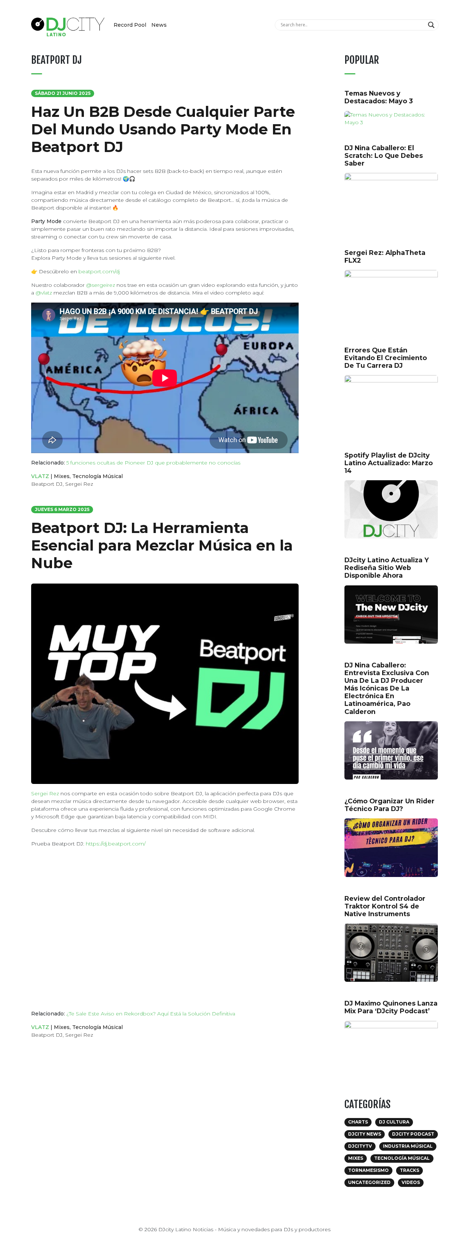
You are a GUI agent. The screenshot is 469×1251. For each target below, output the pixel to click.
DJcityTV (360, 1146)
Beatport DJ (47, 484)
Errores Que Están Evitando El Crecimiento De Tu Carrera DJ (385, 357)
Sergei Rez (79, 484)
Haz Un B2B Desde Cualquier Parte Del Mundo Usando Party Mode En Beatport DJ (163, 129)
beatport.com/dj (99, 271)
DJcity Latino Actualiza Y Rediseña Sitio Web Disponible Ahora (386, 567)
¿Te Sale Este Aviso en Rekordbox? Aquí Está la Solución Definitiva (150, 1013)
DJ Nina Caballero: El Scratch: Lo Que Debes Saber (383, 155)
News (159, 25)
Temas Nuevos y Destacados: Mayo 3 (378, 97)
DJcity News (364, 1134)
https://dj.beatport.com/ (115, 843)
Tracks (409, 1170)
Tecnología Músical (97, 476)
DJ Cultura (394, 1122)
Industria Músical (408, 1146)
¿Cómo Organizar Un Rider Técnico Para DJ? (389, 805)
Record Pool (130, 25)
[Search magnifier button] (432, 25)
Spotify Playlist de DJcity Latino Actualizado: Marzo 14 (388, 462)
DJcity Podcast (413, 1134)
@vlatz (44, 292)
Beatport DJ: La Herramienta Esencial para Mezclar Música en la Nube (162, 545)
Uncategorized (369, 1182)
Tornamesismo (368, 1170)
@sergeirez (100, 285)
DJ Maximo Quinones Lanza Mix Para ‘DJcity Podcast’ (390, 1007)
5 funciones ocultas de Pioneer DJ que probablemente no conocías (153, 462)
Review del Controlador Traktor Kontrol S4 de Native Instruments (384, 906)
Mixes (62, 476)
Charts (358, 1122)
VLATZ (40, 476)
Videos (411, 1182)
